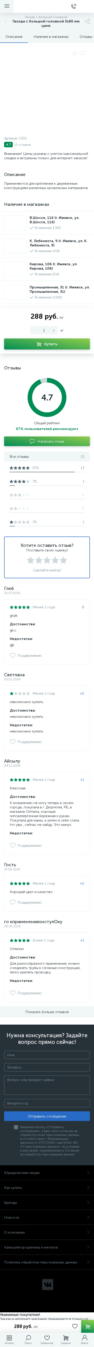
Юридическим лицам (22, 1173)
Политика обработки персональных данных (40, 1262)
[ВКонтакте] (47, 1284)
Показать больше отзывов (47, 1012)
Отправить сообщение (47, 1116)
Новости (11, 1217)
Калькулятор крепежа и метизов (31, 1247)
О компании (14, 1232)
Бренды (10, 1202)
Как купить (13, 1187)
